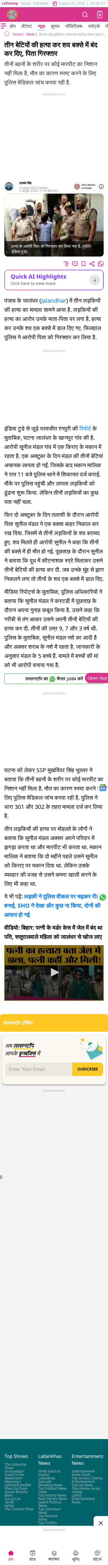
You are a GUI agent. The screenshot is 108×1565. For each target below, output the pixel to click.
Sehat (9, 1505)
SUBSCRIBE (87, 1069)
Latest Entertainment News (83, 1499)
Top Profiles (47, 1522)
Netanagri (13, 1481)
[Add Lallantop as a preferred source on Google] (85, 186)
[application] (54, 973)
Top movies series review (86, 1490)
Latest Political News (49, 1504)
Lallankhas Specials (46, 1480)
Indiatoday (41, 3)
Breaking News (50, 1485)
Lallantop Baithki (18, 1485)
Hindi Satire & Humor (49, 1473)
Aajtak (26, 3)
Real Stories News (52, 1498)
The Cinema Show (19, 1509)
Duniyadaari (14, 1471)
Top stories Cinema (87, 1478)
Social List (12, 1498)
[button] (99, 14)
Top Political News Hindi (52, 1490)
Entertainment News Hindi (83, 1473)
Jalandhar (53, 300)
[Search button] (85, 14)
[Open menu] (3, 26)
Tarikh (9, 1502)
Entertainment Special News (83, 1483)
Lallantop (10, 3)
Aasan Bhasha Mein (16, 1493)
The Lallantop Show (15, 1466)
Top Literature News (49, 1511)
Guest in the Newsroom (14, 1476)
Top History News (52, 1495)
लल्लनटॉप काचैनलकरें (54, 678)
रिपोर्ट (85, 428)
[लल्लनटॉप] (12, 14)
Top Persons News (48, 1517)
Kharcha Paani (16, 1488)
